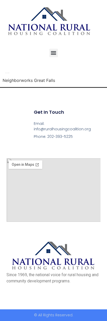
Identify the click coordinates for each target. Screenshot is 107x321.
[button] (53, 53)
